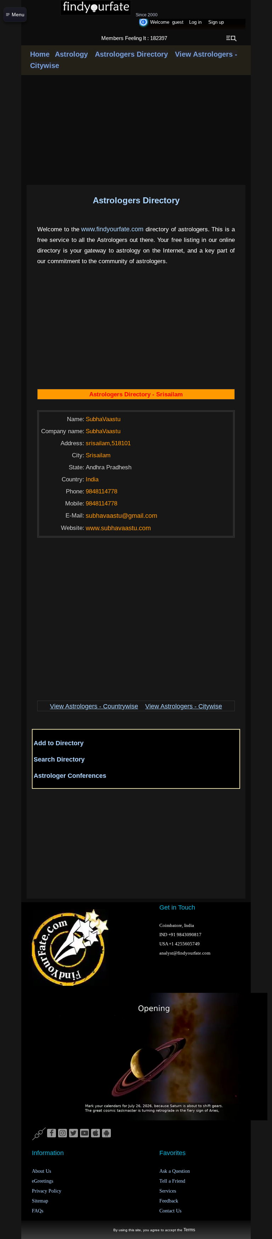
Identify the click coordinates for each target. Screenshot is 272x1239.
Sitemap (40, 1201)
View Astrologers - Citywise (183, 706)
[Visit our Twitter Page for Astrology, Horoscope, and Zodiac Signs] (73, 1133)
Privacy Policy (46, 1191)
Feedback (168, 1201)
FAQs (37, 1210)
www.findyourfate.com (112, 229)
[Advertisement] (157, 330)
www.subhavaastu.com (118, 528)
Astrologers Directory (131, 54)
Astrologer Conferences (70, 775)
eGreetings (42, 1181)
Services (167, 1191)
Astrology (71, 54)
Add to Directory (59, 743)
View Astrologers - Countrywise (94, 706)
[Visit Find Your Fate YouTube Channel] (84, 1133)
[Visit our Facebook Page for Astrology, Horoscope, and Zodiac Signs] (51, 1133)
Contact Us (170, 1210)
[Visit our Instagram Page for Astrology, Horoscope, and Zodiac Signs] (62, 1133)
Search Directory (59, 759)
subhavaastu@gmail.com (121, 515)
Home (40, 54)
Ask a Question (174, 1171)
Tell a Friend (172, 1181)
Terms (189, 1229)
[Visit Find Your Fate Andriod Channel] (106, 1133)
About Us (41, 1171)
